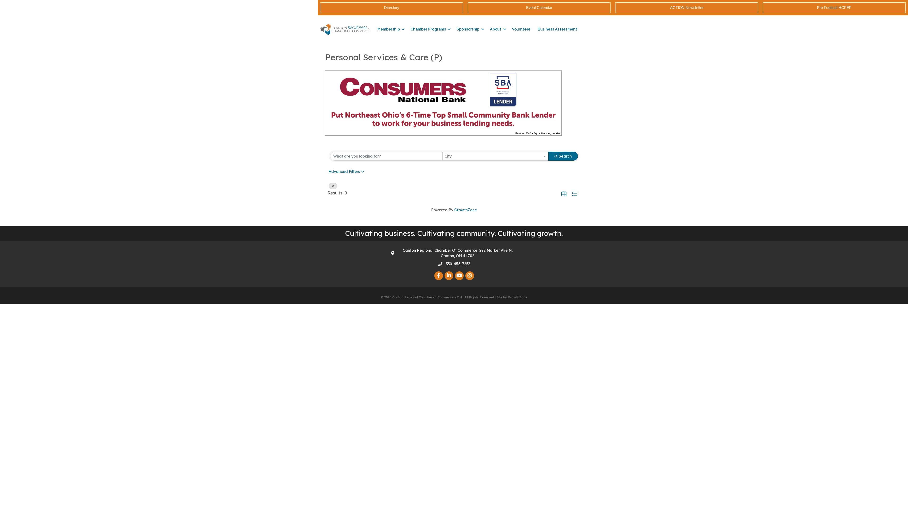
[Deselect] (333, 186)
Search (565, 156)
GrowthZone (465, 209)
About (495, 29)
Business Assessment (557, 29)
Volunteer (521, 29)
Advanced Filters (344, 171)
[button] (564, 194)
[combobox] (495, 156)
